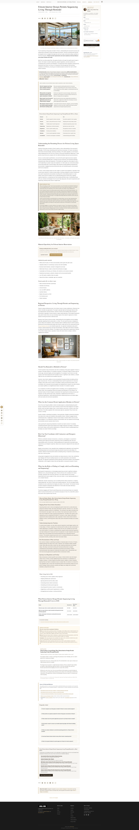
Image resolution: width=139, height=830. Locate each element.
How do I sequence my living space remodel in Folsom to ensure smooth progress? (58, 708)
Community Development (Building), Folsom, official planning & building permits (55, 621)
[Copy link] (55, 18)
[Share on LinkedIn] (50, 18)
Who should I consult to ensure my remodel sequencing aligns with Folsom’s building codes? (58, 724)
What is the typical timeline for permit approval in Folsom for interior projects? (57, 741)
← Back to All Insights (53, 797)
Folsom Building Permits (44, 326)
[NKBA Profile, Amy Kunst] (46, 806)
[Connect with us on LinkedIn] (88, 815)
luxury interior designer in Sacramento (65, 788)
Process (58, 813)
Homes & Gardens (47, 76)
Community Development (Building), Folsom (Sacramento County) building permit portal (57, 693)
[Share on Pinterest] (42, 18)
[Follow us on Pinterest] (86, 815)
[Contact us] (1, 407)
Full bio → (46, 78)
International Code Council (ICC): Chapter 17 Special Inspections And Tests (54, 690)
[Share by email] (53, 18)
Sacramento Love (67, 76)
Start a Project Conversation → (46, 775)
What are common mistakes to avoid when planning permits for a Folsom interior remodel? (57, 730)
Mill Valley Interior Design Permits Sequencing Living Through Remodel (56, 762)
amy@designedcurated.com (89, 811)
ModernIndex (72, 826)
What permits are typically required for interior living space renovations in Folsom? (58, 713)
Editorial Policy (73, 817)
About (58, 810)
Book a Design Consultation (56, 254)
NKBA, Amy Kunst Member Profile (47, 695)
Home (58, 808)
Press (72, 813)
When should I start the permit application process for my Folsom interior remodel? (58, 718)
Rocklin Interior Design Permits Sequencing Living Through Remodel (56, 766)
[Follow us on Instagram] (84, 815)
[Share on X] (48, 18)
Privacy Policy (73, 821)
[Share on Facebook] (45, 18)
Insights (72, 810)
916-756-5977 (92, 47)
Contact (72, 815)
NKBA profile (41, 78)
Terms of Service (74, 819)
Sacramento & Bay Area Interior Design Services (51, 756)
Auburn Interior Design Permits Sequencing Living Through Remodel (56, 769)
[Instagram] (102, 2)
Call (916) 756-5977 (44, 254)
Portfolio (72, 808)
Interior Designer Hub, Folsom (47, 759)
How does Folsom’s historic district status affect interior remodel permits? (56, 736)
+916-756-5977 (86, 809)
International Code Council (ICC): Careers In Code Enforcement (52, 692)
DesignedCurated (67, 2)
